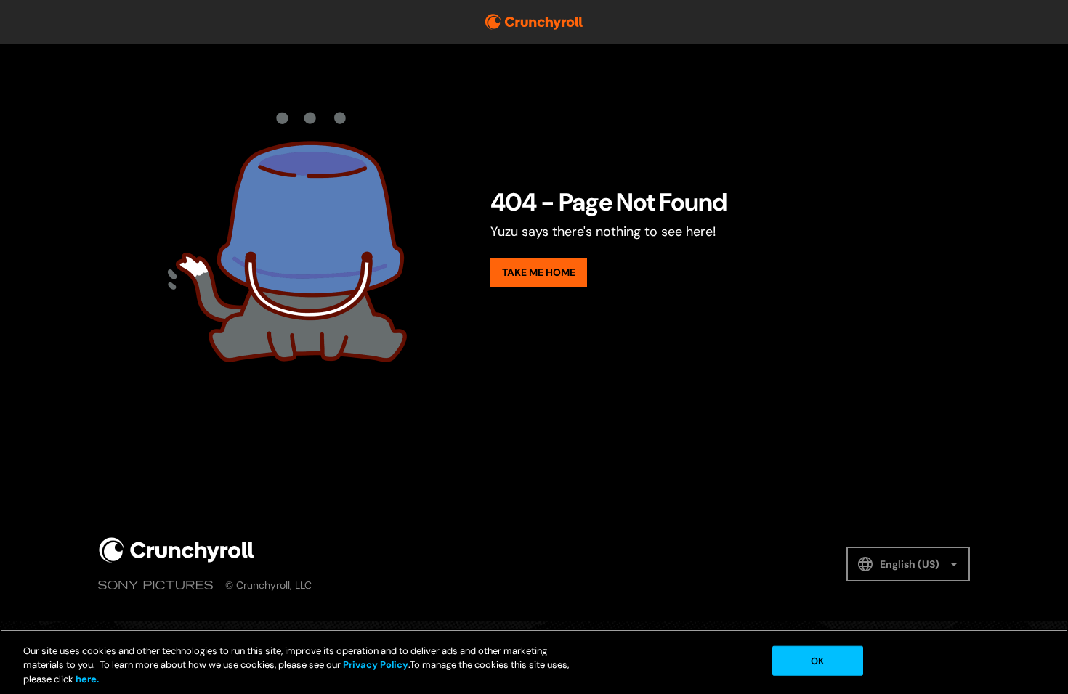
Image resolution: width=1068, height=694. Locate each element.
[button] (908, 564)
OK (817, 660)
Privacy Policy (375, 665)
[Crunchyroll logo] (534, 22)
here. (86, 679)
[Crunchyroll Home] (176, 549)
